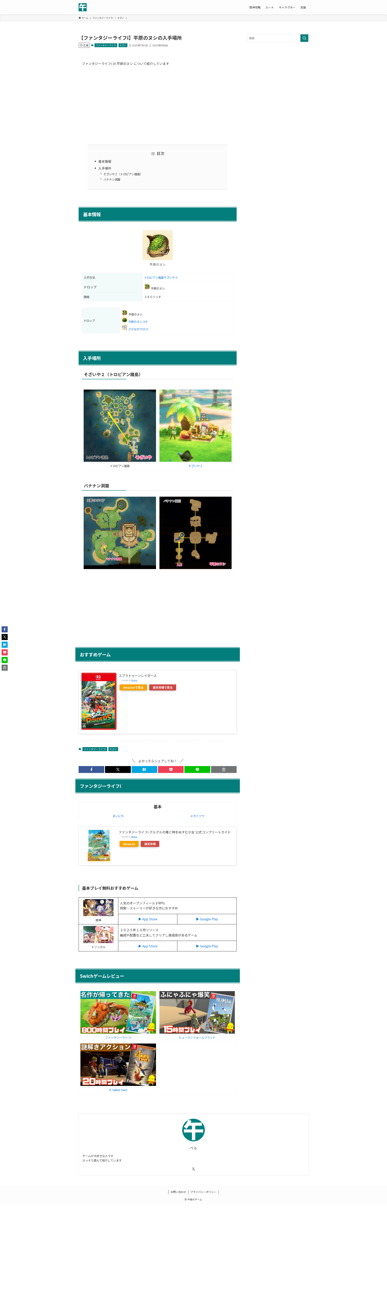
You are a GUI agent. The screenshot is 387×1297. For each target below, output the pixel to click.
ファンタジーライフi (106, 45)
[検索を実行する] (304, 38)
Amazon (129, 844)
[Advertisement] (157, 104)
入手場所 (104, 168)
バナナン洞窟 (111, 179)
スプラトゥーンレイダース (138, 675)
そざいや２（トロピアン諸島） (123, 174)
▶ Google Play (207, 918)
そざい (123, 45)
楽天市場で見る (163, 687)
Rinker (134, 680)
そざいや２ (195, 466)
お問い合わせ (178, 1192)
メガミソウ (197, 816)
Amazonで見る (133, 687)
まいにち (118, 816)
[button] (91, 769)
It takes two (118, 1089)
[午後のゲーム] (83, 7)
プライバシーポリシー (203, 1192)
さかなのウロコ (138, 329)
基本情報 (104, 161)
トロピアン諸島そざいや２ (161, 277)
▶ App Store (147, 918)
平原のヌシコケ (138, 321)
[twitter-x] (193, 1169)
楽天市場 (150, 844)
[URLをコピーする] (224, 769)
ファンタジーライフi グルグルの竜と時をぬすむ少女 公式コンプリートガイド (175, 832)
